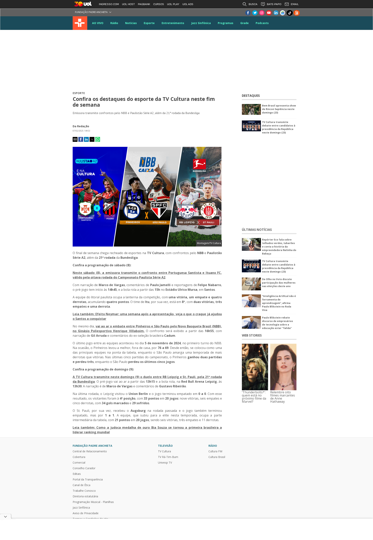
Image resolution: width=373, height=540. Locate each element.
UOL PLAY (173, 4)
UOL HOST (128, 4)
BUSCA (253, 4)
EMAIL (295, 4)
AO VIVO (97, 23)
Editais (77, 473)
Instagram (262, 13)
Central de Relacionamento (90, 451)
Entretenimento (173, 23)
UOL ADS (187, 4)
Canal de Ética (81, 485)
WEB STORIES (252, 335)
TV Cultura (80, 23)
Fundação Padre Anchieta (91, 12)
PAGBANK (144, 4)
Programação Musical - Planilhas (93, 502)
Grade (244, 23)
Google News (283, 13)
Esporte (149, 23)
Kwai (297, 13)
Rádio (114, 23)
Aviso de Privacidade (85, 513)
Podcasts (262, 23)
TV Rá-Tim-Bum (168, 457)
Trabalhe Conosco (84, 490)
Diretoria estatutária (85, 496)
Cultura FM (215, 451)
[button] (75, 139)
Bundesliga (86, 381)
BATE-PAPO (274, 4)
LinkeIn (276, 13)
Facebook (248, 13)
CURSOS (158, 4)
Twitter (255, 13)
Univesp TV (165, 462)
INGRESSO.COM (109, 4)
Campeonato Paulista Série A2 (141, 277)
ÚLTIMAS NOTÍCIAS (257, 230)
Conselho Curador (84, 468)
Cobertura (79, 457)
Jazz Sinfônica (201, 23)
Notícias (131, 23)
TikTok (290, 13)
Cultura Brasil (216, 457)
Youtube (269, 13)
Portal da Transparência (88, 479)
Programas (225, 23)
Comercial (79, 462)
